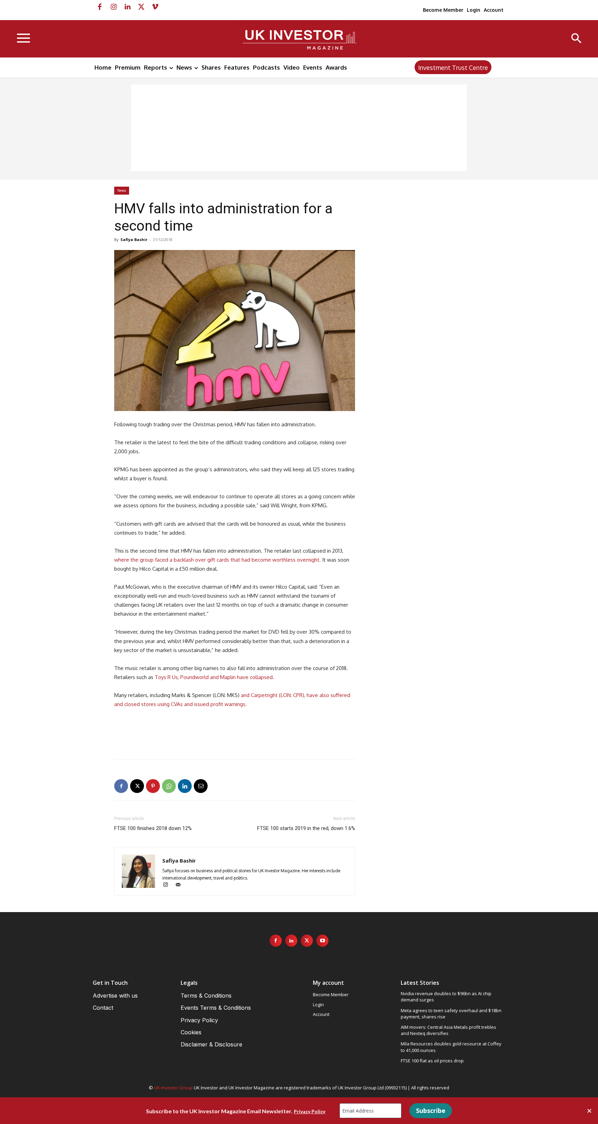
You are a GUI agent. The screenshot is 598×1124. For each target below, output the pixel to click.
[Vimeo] (155, 7)
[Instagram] (113, 7)
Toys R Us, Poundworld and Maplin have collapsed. (213, 677)
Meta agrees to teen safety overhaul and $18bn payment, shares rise (451, 1013)
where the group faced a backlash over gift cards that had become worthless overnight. (217, 559)
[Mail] (180, 885)
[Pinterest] (153, 786)
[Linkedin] (127, 7)
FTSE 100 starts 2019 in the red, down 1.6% (306, 828)
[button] (576, 39)
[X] (141, 7)
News (121, 190)
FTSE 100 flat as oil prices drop (432, 1061)
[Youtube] (322, 941)
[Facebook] (100, 7)
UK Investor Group (173, 1088)
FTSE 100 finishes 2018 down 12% (153, 828)
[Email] (201, 786)
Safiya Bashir (133, 239)
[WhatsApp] (169, 786)
